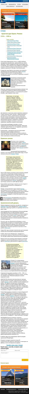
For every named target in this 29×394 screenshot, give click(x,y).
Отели (19, 4)
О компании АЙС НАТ (23, 389)
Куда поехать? (10, 6)
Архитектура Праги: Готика (13, 44)
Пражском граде (4, 206)
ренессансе (24, 241)
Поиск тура (4, 4)
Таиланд (4, 22)
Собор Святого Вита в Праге (13, 42)
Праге (17, 153)
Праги (23, 142)
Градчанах (23, 145)
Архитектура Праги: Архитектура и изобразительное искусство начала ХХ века (14, 53)
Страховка (25, 4)
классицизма (4, 194)
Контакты (25, 0)
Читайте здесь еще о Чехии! (14, 345)
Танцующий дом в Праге (13, 40)
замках (24, 177)
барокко (24, 71)
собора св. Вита (22, 206)
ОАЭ (3, 377)
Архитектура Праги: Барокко (13, 50)
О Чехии (3, 30)
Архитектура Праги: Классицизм (14, 56)
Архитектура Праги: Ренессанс (14, 48)
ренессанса (7, 227)
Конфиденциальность (11, 389)
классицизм (8, 197)
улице (14, 215)
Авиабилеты (12, 4)
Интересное (19, 6)
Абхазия (18, 378)
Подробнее (8, 384)
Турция (17, 22)
